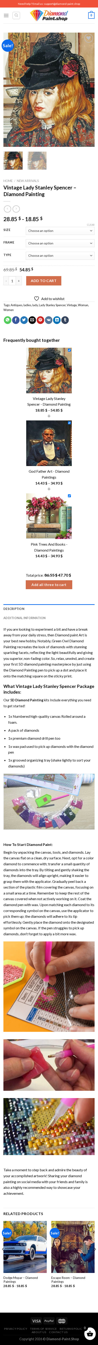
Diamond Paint (39, 844)
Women (8, 310)
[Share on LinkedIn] (57, 320)
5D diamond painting (34, 664)
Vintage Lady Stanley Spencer (46, 686)
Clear (91, 224)
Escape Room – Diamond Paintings (68, 1280)
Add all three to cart (49, 585)
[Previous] (11, 89)
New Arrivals (28, 181)
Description (13, 609)
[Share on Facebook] (16, 320)
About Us (39, 1332)
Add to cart (44, 280)
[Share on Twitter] (24, 320)
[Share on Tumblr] (65, 320)
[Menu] (6, 15)
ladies (27, 305)
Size (6, 230)
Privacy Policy (15, 1328)
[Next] (87, 89)
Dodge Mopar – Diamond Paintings (20, 1280)
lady (35, 305)
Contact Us (58, 1332)
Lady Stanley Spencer (52, 305)
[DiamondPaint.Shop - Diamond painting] (49, 15)
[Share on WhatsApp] (7, 320)
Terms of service (43, 1328)
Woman (83, 305)
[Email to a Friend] (32, 320)
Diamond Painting (23, 670)
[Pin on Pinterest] (40, 320)
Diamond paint (66, 635)
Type (7, 255)
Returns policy (72, 1328)
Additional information (24, 618)
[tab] (49, 608)
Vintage (72, 305)
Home (8, 181)
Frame (8, 242)
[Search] (16, 15)
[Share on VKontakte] (48, 320)
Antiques (16, 305)
